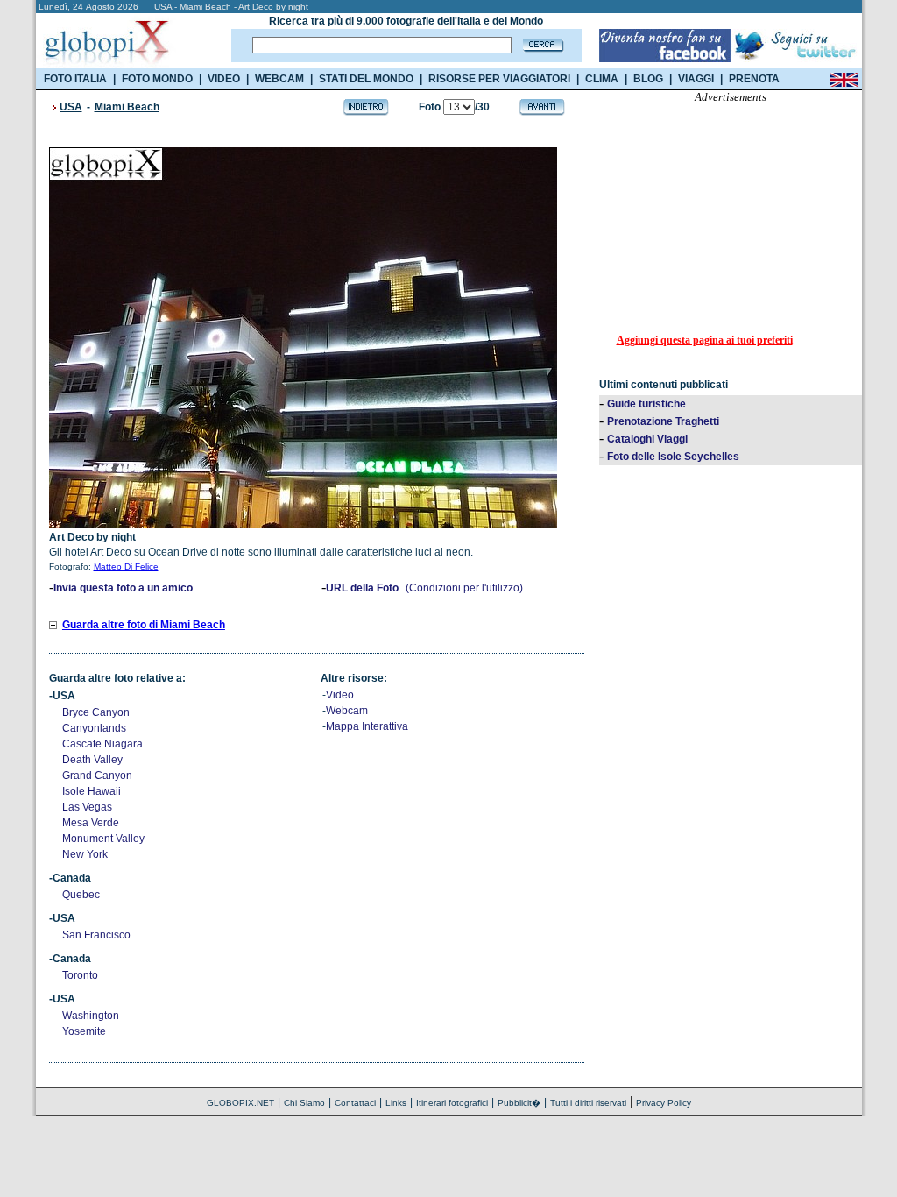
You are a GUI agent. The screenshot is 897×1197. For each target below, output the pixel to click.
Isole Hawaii (91, 791)
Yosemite (84, 1031)
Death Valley (92, 760)
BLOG (648, 79)
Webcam (347, 711)
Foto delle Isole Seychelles (673, 456)
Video (340, 695)
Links (395, 1103)
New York (85, 854)
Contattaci (355, 1103)
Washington (90, 1015)
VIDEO (224, 79)
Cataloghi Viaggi (647, 439)
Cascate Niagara (102, 744)
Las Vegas (87, 807)
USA (71, 107)
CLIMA (601, 79)
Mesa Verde (90, 823)
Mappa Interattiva (367, 726)
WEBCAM (279, 79)
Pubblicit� (519, 1103)
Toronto (80, 975)
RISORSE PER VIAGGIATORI (499, 79)
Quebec (81, 895)
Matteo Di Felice (126, 566)
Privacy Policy (663, 1103)
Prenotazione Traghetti (663, 421)
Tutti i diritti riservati (588, 1103)
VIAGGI (696, 79)
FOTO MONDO (157, 79)
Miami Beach (127, 107)
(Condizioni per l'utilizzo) (464, 588)
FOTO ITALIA (75, 79)
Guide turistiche (646, 404)
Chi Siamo (304, 1103)
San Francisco (96, 935)
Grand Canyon (97, 775)
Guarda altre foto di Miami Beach (143, 625)
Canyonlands (94, 728)
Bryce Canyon (96, 712)
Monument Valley (103, 838)
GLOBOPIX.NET (240, 1103)
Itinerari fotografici (452, 1103)
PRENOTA (754, 79)
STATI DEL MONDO (366, 79)
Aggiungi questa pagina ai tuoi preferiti (705, 340)
